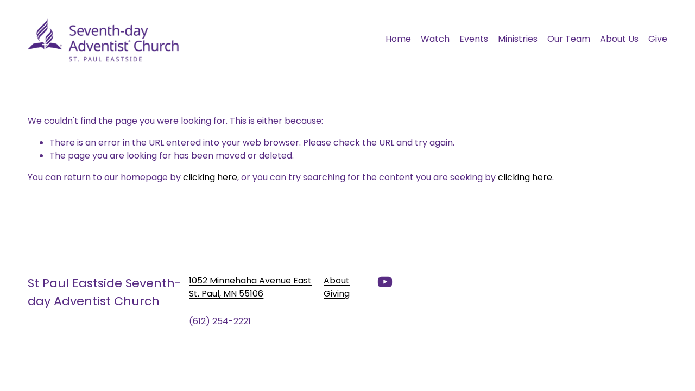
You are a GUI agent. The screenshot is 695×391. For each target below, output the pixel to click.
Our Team (568, 39)
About (337, 280)
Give (657, 39)
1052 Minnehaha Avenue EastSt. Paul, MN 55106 (250, 287)
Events (473, 39)
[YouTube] (385, 281)
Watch (435, 39)
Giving (337, 293)
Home (398, 39)
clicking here (210, 177)
